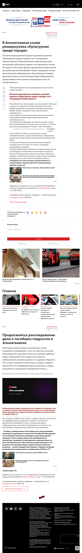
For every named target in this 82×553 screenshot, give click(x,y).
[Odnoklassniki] (15, 508)
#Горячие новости (51, 32)
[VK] (6, 508)
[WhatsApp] (4, 100)
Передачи (26, 11)
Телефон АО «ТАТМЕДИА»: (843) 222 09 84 (65, 524)
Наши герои (16, 11)
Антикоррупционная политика (62, 522)
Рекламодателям (39, 11)
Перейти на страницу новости (14, 488)
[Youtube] (11, 508)
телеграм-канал (17, 197)
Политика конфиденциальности (38, 546)
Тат (62, 5)
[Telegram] (4, 92)
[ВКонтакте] (4, 88)
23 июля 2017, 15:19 (51, 34)
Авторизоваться (22, 243)
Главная (5, 11)
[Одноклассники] (4, 96)
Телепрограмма (54, 11)
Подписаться (70, 541)
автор (4, 32)
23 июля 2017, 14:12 (51, 328)
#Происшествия (52, 326)
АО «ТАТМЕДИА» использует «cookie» (39, 539)
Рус (54, 5)
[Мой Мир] (4, 104)
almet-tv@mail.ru (44, 188)
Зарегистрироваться (54, 243)
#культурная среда (18, 202)
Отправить (38, 239)
